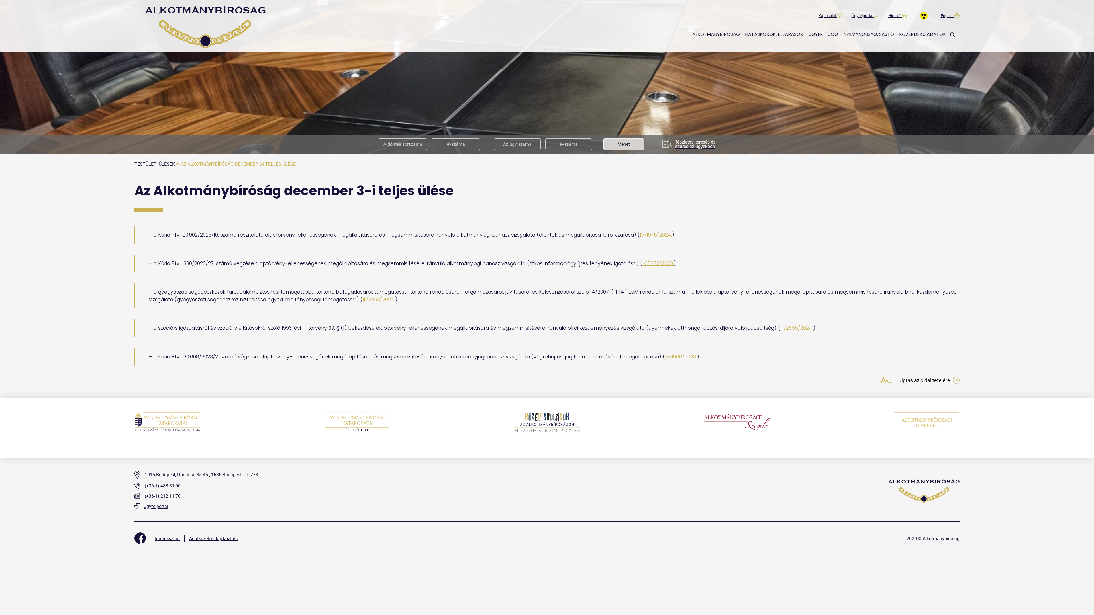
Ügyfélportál (863, 15)
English (947, 15)
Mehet (623, 144)
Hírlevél (895, 15)
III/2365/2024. (796, 328)
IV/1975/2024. (656, 234)
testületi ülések (154, 164)
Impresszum (167, 538)
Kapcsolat (828, 15)
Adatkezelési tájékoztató (213, 538)
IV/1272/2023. (658, 263)
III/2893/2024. (379, 299)
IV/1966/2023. (681, 356)
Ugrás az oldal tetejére (925, 380)
